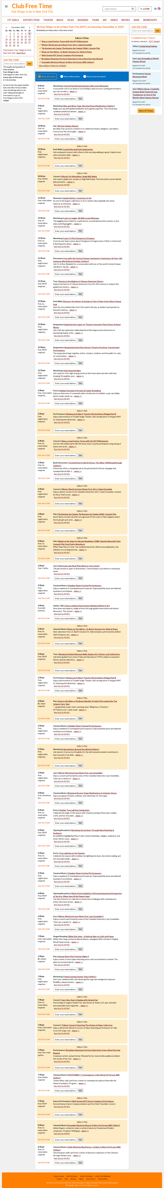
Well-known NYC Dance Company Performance (62, 55)
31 (18, 45)
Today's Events (59, 1176)
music (60, 20)
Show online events (72, 76)
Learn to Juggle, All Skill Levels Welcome (81, 218)
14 (6, 39)
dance (114, 20)
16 (14, 39)
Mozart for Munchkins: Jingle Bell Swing (79, 176)
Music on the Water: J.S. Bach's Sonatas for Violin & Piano (67, 52)
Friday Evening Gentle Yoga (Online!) (80, 977)
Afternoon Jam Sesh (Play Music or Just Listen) (79, 566)
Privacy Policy (102, 1179)
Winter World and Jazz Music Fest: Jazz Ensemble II (80, 916)
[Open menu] (6, 6)
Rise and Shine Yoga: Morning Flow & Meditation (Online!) (89, 106)
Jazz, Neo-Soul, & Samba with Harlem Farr (80, 1000)
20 (29, 39)
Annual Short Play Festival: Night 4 (73, 956)
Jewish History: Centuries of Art (77, 198)
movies (125, 20)
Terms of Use (90, 1179)
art (105, 20)
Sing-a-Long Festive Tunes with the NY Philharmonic (65, 41)
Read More (21, 53)
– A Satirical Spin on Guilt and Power (91, 936)
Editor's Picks (31, 20)
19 (26, 39)
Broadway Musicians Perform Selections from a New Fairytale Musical (72, 59)
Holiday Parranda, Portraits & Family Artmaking (80, 391)
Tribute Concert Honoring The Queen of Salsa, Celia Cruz (87, 1025)
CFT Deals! (154, 41)
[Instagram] (159, 8)
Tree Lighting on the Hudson (72, 853)
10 (18, 36)
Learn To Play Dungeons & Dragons (79, 238)
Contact (59, 1179)
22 (10, 42)
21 (6, 42)
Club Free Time (32, 5)
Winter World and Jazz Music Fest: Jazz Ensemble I (80, 773)
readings (83, 20)
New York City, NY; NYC (62, 94)
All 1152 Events (72, 1176)
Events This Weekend (102, 1176)
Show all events (48, 76)
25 (22, 42)
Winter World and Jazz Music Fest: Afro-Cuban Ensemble (67, 45)
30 (14, 45)
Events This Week (86, 1176)
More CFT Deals (146, 111)
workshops (150, 20)
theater (48, 20)
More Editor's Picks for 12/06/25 (52, 66)
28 (6, 45)
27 (29, 42)
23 (14, 42)
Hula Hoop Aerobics (72, 371)
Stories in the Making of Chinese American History (81, 281)
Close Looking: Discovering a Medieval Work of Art (87, 606)
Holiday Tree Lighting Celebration (74, 810)
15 (10, 39)
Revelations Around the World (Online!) (81, 749)
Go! (29, 64)
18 (22, 39)
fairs (136, 20)
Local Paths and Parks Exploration (78, 149)
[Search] (133, 9)
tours (95, 20)
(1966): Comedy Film (71, 48)
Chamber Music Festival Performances (84, 585)
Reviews (73, 1179)
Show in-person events (96, 76)
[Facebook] (155, 8)
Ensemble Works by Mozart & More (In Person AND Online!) (68, 62)
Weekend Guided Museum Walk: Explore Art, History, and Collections (89, 654)
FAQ (66, 1179)
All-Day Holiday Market (68, 126)
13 (29, 36)
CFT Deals (13, 20)
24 (18, 42)
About (81, 1179)
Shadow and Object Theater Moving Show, (91, 414)
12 (26, 36)
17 (18, 39)
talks (70, 20)
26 (26, 42)
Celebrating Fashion (148, 46)
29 (10, 45)
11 (22, 36)
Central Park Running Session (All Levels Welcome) (86, 86)
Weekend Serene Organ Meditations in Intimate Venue (92, 793)
